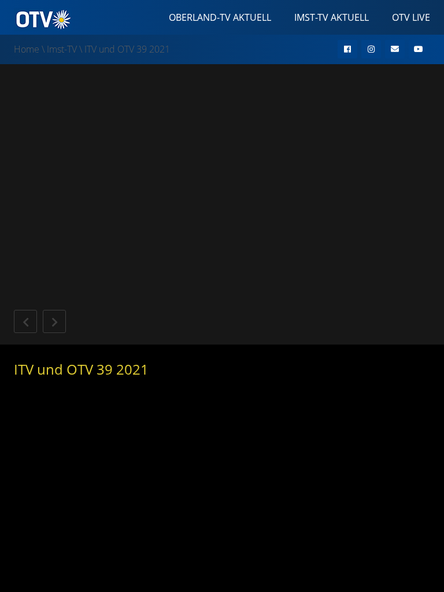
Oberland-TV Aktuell (220, 17)
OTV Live (411, 17)
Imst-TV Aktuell (331, 17)
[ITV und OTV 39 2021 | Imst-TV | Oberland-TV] (43, 18)
